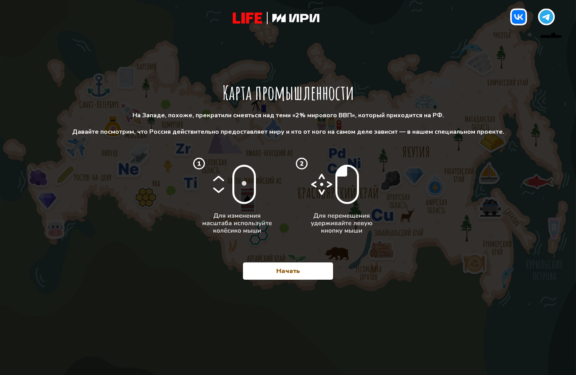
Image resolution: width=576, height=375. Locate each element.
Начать (288, 271)
